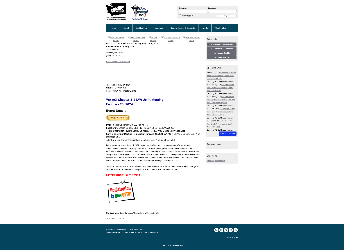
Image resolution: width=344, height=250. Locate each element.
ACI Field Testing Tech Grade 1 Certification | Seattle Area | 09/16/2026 (220, 88)
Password (212, 8)
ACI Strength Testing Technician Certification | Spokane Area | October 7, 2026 (221, 112)
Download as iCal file (115, 218)
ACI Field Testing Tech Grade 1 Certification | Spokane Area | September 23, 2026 (221, 100)
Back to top (231, 238)
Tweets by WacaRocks (216, 161)
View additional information (118, 61)
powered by (165, 245)
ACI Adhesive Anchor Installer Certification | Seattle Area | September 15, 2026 (221, 76)
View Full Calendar (227, 133)
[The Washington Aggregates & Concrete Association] (135, 12)
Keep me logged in (187, 15)
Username (183, 8)
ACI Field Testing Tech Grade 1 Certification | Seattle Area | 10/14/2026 (220, 124)
